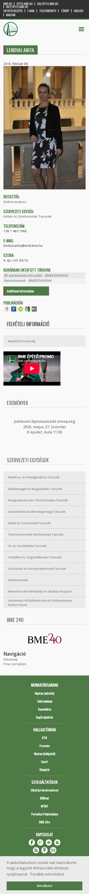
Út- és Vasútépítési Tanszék (27, 546)
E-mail (31, 10)
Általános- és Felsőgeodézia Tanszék (34, 477)
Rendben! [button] (44, 886)
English (78, 10)
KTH (44, 737)
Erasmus (44, 745)
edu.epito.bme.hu (47, 3)
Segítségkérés (44, 717)
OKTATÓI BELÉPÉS (13, 10)
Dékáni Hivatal (18, 580)
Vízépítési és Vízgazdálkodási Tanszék (35, 557)
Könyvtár (44, 769)
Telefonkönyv (47, 10)
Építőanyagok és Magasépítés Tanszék (35, 489)
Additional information (20, 291)
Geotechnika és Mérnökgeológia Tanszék (37, 512)
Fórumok (10, 659)
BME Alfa (44, 821)
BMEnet (44, 798)
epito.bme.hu (25, 3)
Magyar (11, 14)
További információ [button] (47, 874)
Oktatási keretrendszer (45, 790)
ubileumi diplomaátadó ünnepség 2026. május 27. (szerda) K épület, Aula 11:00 (45, 427)
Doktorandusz (14, 202)
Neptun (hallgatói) (44, 753)
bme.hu (7, 3)
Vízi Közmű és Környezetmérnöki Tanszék (37, 569)
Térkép (65, 10)
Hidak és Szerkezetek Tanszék (27, 216)
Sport (44, 761)
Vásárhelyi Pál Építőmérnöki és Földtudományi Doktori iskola (40, 602)
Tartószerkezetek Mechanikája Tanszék (36, 534)
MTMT (44, 806)
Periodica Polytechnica (44, 814)
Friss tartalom (14, 664)
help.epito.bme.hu (17, 6)
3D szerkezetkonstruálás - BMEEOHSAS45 (35, 275)
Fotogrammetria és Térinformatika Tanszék (38, 500)
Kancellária (44, 709)
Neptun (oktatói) (44, 693)
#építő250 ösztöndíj (21, 341)
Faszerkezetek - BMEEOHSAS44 (27, 280)
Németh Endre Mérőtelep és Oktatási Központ (40, 591)
